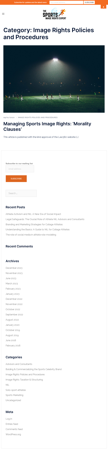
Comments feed (14, 429)
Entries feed (12, 424)
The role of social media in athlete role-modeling (31, 234)
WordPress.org (13, 434)
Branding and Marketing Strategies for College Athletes (34, 224)
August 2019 (12, 335)
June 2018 (11, 340)
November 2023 (14, 273)
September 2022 (14, 314)
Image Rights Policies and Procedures (38, 117)
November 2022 (14, 304)
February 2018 (13, 345)
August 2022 (12, 319)
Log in (9, 418)
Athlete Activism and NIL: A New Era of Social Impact (33, 214)
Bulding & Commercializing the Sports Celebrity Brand (34, 369)
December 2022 (14, 299)
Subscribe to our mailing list (19, 163)
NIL (7, 385)
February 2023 (13, 288)
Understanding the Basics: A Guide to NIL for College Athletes (38, 229)
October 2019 (13, 330)
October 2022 (13, 309)
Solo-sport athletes (16, 390)
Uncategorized (13, 400)
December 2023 (14, 268)
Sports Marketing (14, 395)
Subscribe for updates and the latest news (30, 2)
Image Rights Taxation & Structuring (24, 379)
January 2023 (12, 294)
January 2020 (13, 325)
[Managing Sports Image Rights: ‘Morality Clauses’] (54, 78)
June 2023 (11, 278)
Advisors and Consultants (19, 364)
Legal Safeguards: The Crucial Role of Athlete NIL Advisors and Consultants (45, 219)
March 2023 (12, 283)
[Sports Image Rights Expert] (54, 13)
